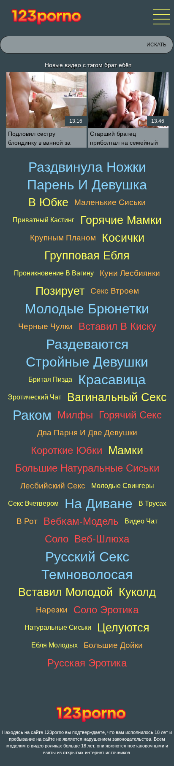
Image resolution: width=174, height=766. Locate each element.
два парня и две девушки (87, 432)
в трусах (152, 503)
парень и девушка (87, 185)
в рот (27, 521)
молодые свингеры (122, 485)
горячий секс (130, 415)
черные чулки (45, 326)
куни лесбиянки (130, 273)
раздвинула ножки (87, 167)
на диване (99, 503)
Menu (161, 16)
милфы (75, 415)
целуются (123, 627)
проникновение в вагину (54, 273)
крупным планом (63, 237)
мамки (125, 450)
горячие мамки (121, 220)
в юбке (48, 202)
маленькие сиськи (110, 202)
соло (56, 539)
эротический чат (34, 397)
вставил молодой (65, 592)
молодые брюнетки (87, 309)
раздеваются (87, 344)
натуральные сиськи (57, 627)
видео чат (141, 521)
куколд (137, 592)
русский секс (87, 557)
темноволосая (87, 574)
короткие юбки (66, 450)
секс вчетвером (33, 503)
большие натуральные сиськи (87, 468)
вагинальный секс (117, 397)
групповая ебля (87, 255)
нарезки (52, 609)
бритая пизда (50, 379)
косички (123, 237)
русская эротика (87, 663)
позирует (59, 290)
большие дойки (113, 645)
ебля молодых (54, 645)
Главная (46, 17)
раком (32, 415)
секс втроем (114, 290)
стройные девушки (87, 362)
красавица (112, 379)
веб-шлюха (101, 539)
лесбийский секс (52, 485)
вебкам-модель (81, 521)
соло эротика (106, 609)
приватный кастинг (43, 220)
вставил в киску (117, 326)
